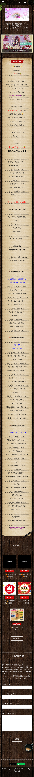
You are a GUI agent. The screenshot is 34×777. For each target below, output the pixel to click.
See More (16, 638)
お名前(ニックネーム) (10, 684)
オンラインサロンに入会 (13, 110)
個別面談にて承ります (17, 528)
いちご (15, 74)
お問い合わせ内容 (8, 713)
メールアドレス (8, 694)
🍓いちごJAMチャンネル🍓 (17, 147)
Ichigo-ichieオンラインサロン (16, 769)
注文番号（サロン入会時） (11, 704)
